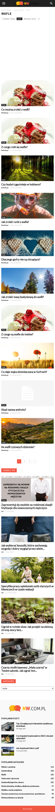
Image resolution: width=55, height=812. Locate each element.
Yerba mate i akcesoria (10, 778)
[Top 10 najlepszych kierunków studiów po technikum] (7, 726)
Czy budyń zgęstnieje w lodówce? (21, 184)
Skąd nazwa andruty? (13, 409)
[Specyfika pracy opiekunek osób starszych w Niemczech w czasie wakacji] (27, 570)
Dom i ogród (6, 622)
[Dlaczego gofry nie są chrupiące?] (27, 243)
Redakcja (4, 113)
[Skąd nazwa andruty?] (27, 393)
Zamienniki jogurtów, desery (12, 782)
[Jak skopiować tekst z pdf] (7, 751)
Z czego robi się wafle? (14, 147)
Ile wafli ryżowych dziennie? (17, 447)
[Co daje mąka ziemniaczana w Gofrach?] (27, 355)
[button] (51, 3)
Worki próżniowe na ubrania (12, 798)
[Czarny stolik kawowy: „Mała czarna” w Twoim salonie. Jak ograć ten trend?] (27, 651)
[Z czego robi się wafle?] (27, 131)
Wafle (19, 19)
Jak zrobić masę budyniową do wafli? (22, 296)
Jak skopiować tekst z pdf (27, 748)
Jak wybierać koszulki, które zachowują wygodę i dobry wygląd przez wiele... (24, 547)
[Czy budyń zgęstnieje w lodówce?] (27, 168)
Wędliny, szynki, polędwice (11, 790)
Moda (4, 500)
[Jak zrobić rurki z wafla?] (27, 206)
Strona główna (6, 10)
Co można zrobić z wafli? (15, 109)
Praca (4, 582)
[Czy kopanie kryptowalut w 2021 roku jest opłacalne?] (7, 739)
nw (2, 511)
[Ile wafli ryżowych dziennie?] (27, 431)
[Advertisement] (27, 51)
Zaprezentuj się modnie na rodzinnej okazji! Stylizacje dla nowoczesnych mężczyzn (27, 506)
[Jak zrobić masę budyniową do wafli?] (27, 281)
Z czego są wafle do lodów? (17, 334)
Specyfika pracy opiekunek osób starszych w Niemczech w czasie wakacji (27, 587)
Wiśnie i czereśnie (8, 767)
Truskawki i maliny (8, 19)
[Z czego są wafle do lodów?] (27, 318)
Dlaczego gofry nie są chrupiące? (20, 259)
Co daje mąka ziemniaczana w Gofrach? (24, 371)
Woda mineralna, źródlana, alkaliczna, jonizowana (20, 786)
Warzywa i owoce (30, 19)
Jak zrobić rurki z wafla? (15, 221)
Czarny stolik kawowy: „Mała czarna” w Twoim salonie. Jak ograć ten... (24, 669)
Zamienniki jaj (6, 771)
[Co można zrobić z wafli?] (27, 93)
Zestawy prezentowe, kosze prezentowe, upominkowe (23, 794)
